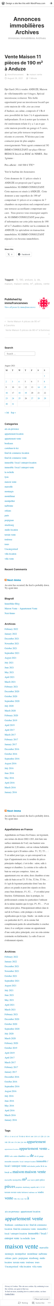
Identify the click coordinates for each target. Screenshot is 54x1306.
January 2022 (11, 633)
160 (12, 1142)
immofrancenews (15, 74)
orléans (8, 510)
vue (25, 1199)
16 (7, 392)
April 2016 (10, 782)
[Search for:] (20, 353)
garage (41, 1156)
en (35, 1156)
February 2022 (11, 628)
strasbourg (9, 524)
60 (13, 1136)
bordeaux (9, 443)
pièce (42, 1179)
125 (45, 1136)
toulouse (8, 539)
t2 (40, 1187)
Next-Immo (14, 580)
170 (15, 1142)
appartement (36, 1141)
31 (13, 404)
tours (7, 544)
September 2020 (12, 700)
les (46, 1166)
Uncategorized (11, 548)
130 (48, 1136)
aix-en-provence (12, 428)
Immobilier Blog (12, 603)
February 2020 (11, 715)
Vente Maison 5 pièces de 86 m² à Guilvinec (27, 332)
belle (11, 1156)
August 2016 (10, 763)
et (37, 1156)
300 (25, 1142)
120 (41, 1136)
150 (9, 1142)
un (36, 1192)
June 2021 (9, 667)
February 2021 (11, 686)
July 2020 (9, 705)
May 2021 (9, 672)
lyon (6, 476)
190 (21, 279)
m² (31, 283)
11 (17, 279)
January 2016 (11, 792)
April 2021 (10, 676)
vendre (41, 1192)
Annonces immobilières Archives (27, 25)
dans (27, 1156)
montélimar (10, 496)
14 (39, 387)
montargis (9, 491)
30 (7, 404)
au (48, 1149)
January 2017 (11, 744)
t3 (41, 1187)
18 (19, 392)
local (7, 1172)
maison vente (36, 74)
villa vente (9, 558)
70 (20, 1136)
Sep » (13, 412)
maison (8, 283)
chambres (22, 1156)
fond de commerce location (17, 452)
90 (27, 1136)
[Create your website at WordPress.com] (27, 3)
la (41, 1165)
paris (7, 515)
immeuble (8, 1161)
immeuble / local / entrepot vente (19, 467)
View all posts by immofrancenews (20, 307)
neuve (33, 1180)
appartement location (14, 433)
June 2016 (9, 773)
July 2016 (9, 768)
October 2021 (11, 648)
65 (17, 1136)
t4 (44, 1187)
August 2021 (10, 657)
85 (24, 1136)
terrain (7, 1192)
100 (32, 1136)
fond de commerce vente (16, 457)
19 (26, 392)
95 (29, 1136)
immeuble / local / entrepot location (20, 462)
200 (18, 1142)
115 (38, 1136)
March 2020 (10, 710)
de (38, 279)
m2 (11, 1172)
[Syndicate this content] (6, 580)
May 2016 (9, 777)
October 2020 (11, 696)
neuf (28, 1180)
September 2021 (12, 652)
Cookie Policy (10, 1294)
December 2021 (12, 638)
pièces (38, 283)
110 (35, 1136)
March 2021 (10, 681)
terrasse (25, 1192)
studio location (11, 529)
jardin (38, 1166)
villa (15, 1199)
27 (32, 398)
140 (6, 1142)
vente (46, 283)
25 (19, 398)
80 (22, 1136)
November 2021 (12, 643)
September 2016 (12, 758)
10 (6, 1136)
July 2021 (9, 662)
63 (15, 1136)
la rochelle (9, 472)
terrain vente (10, 534)
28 (39, 398)
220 (21, 1142)
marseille (9, 486)
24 (13, 398)
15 (45, 387)
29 (45, 398)
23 (7, 398)
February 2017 (11, 739)
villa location (10, 553)
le (43, 1165)
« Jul (7, 412)
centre (15, 1156)
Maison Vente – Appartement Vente (21, 608)
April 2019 (10, 725)
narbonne (9, 505)
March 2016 (10, 787)
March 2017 (10, 734)
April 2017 (10, 729)
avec (7, 1156)
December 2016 (12, 749)
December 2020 (12, 691)
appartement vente (13, 438)
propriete (19, 1187)
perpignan (9, 520)
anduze (29, 279)
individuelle (31, 1166)
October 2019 (11, 720)
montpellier (10, 500)
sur (37, 1187)
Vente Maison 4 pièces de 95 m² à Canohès (22, 323)
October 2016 (11, 753)
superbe (33, 1187)
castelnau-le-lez (12, 448)
